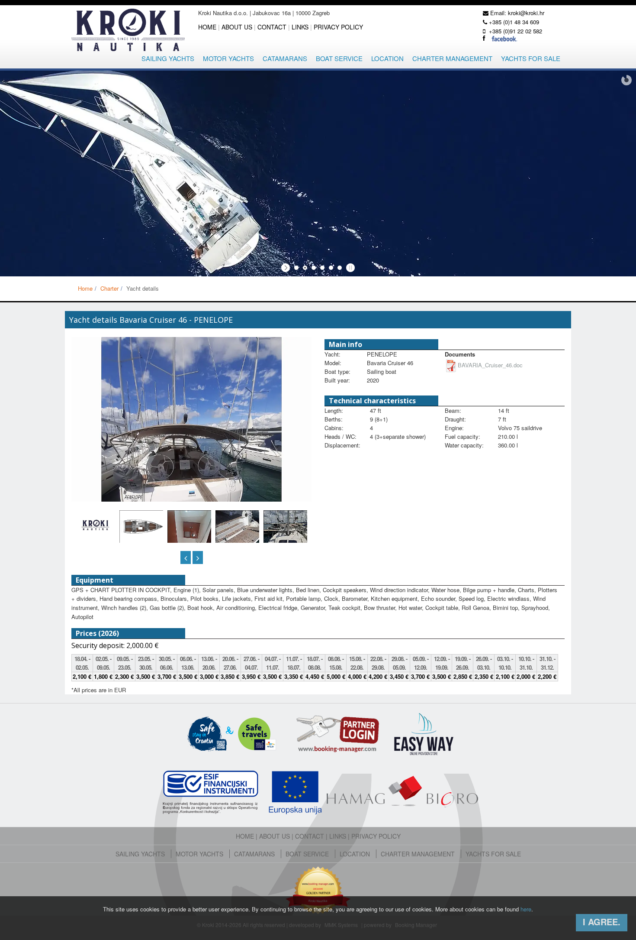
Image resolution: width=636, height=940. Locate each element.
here (525, 909)
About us (237, 27)
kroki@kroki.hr (526, 13)
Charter (109, 288)
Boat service (339, 58)
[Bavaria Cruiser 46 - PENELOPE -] (189, 539)
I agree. (601, 921)
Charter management (452, 58)
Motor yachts (228, 58)
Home (207, 27)
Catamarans (285, 58)
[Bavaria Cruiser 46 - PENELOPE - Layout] (141, 526)
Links (300, 27)
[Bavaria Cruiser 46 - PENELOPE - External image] (191, 427)
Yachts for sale (530, 58)
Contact (271, 27)
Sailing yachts (167, 58)
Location (387, 58)
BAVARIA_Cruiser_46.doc (490, 365)
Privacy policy (338, 27)
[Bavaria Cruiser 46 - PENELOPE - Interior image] (95, 524)
